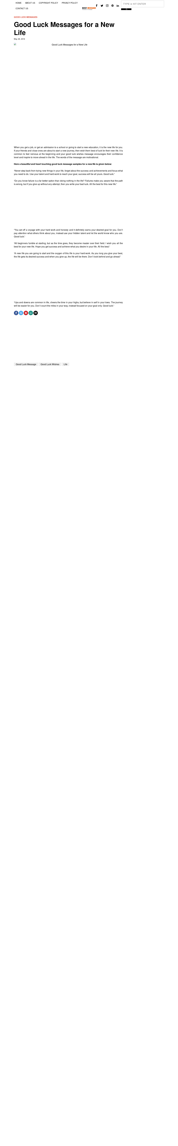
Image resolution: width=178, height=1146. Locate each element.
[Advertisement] (68, 126)
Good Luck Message (26, 364)
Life (65, 364)
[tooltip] (96, 5)
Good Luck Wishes (50, 364)
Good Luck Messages (25, 17)
